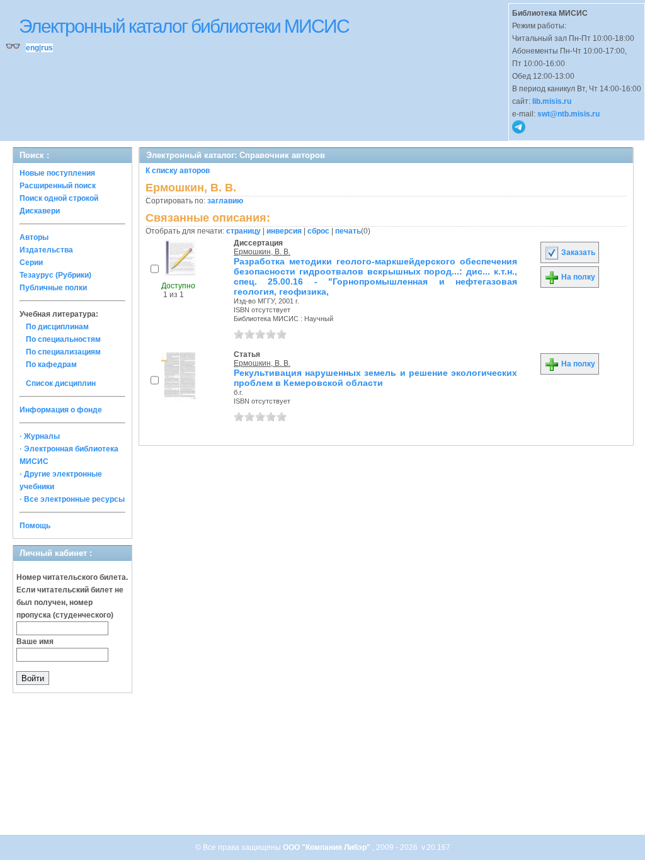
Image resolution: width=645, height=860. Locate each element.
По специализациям (63, 352)
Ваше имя (35, 641)
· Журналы (40, 436)
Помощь (35, 525)
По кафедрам (51, 364)
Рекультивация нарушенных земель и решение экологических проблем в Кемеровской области (375, 378)
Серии (31, 262)
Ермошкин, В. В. (262, 251)
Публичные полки (53, 287)
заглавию (225, 200)
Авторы (34, 237)
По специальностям (63, 339)
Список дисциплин (61, 383)
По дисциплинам (57, 326)
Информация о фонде (61, 409)
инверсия (284, 231)
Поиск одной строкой (59, 198)
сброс (318, 231)
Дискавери (40, 211)
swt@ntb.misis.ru (568, 114)
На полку (577, 277)
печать (348, 231)
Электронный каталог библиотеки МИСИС (184, 26)
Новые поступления (57, 173)
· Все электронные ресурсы (72, 499)
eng (32, 47)
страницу (243, 231)
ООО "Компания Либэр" (327, 847)
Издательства (46, 250)
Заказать (577, 252)
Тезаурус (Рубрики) (55, 275)
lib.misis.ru (551, 101)
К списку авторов (178, 170)
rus (47, 47)
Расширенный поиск (58, 185)
